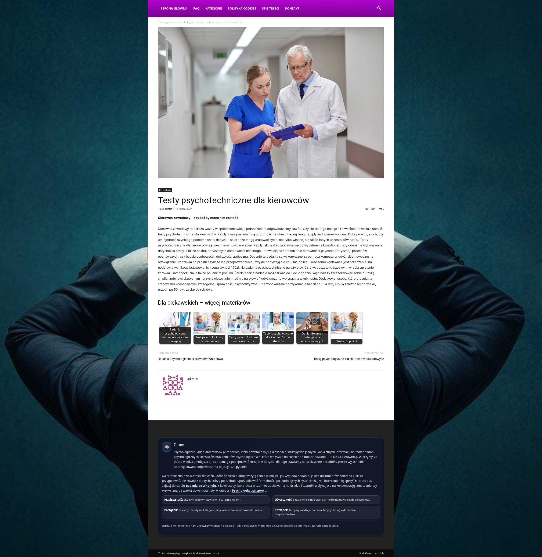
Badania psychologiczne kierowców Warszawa (190, 359)
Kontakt (292, 8)
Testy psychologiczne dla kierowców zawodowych (348, 359)
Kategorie (213, 8)
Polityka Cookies (242, 8)
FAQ (196, 8)
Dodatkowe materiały (371, 553)
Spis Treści (270, 8)
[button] (379, 9)
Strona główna (166, 22)
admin (168, 208)
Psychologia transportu (249, 490)
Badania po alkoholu (201, 486)
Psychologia (186, 22)
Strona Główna (174, 8)
